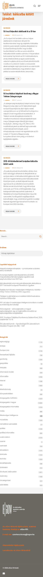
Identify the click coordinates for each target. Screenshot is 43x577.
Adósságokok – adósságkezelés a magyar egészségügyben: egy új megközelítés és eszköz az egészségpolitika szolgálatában (18, 311)
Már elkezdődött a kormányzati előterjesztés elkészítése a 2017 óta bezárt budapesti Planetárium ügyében (20, 284)
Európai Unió (4, 350)
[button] (39, 6)
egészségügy (5, 342)
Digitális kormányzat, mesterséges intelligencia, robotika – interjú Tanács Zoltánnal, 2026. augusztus (21, 291)
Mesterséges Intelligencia (21, 415)
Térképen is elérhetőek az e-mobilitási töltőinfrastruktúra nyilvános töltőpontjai (20, 297)
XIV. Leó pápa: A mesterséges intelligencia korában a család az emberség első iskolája (21, 304)
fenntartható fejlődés (7, 355)
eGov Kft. (24, 529)
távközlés (3, 454)
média (2, 411)
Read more (10, 79)
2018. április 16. (18, 35)
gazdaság (6, 28)
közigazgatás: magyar (8, 402)
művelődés (4, 420)
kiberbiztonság (5, 389)
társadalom (4, 450)
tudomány (3, 476)
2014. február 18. (18, 168)
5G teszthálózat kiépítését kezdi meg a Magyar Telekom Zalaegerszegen (21, 95)
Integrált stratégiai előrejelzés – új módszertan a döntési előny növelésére (20, 269)
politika (2, 428)
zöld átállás (4, 485)
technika (3, 459)
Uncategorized (5, 480)
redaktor (7, 35)
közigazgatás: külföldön (8, 398)
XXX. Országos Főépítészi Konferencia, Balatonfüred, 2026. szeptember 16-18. (21, 318)
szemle (2, 441)
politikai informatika (7, 433)
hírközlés (3, 368)
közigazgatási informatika (9, 407)
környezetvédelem (6, 394)
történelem (4, 467)
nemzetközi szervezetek (8, 424)
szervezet (3, 446)
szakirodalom (5, 437)
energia (2, 346)
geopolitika (4, 363)
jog (1, 385)
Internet (2, 381)
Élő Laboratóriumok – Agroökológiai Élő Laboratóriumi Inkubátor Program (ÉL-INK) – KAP (20, 325)
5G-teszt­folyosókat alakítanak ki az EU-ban (19, 31)
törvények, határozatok (8, 472)
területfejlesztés (5, 463)
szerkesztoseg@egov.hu (23, 534)
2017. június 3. (18, 100)
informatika (4, 376)
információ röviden (7, 372)
